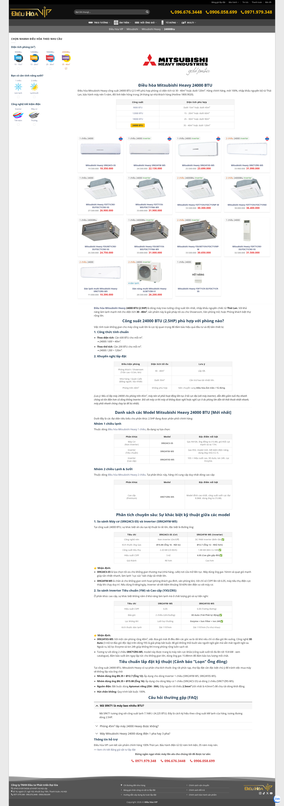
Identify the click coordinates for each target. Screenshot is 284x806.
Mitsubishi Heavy (151, 29)
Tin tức (245, 2)
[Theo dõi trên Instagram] (260, 793)
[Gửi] (147, 11)
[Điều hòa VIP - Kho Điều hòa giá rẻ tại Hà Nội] (39, 11)
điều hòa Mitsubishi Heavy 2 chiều (127, 474)
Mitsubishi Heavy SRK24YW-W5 (149, 165)
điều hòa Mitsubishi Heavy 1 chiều (127, 429)
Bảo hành (233, 2)
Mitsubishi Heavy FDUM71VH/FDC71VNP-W (198, 248)
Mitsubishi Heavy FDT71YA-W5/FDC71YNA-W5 (149, 206)
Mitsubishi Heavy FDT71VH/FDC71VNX (247, 204)
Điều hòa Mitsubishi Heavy (110, 308)
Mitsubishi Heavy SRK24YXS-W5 (198, 165)
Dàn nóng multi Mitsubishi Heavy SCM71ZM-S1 (149, 290)
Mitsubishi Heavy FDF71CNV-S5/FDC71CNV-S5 (247, 248)
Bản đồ (268, 2)
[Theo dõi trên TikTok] (264, 793)
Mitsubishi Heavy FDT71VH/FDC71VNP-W (198, 204)
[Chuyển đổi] (97, 705)
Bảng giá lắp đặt (218, 2)
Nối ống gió (147, 22)
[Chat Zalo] (277, 799)
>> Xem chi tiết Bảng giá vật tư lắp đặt (115, 749)
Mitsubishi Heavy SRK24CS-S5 (101, 165)
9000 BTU (137, 107)
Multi (190, 22)
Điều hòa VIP (116, 29)
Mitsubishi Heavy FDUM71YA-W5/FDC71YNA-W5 (149, 248)
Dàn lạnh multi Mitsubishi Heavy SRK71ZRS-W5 (100, 290)
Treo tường (101, 22)
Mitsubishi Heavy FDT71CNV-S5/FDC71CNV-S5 (100, 206)
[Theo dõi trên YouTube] (271, 793)
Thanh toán (257, 2)
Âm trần (124, 22)
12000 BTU (138, 113)
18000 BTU (138, 119)
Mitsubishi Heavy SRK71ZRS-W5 (247, 165)
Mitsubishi (132, 29)
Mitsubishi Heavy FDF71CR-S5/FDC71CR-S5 (198, 290)
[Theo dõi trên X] (267, 793)
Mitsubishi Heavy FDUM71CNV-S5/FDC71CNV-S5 (101, 248)
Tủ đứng (171, 22)
